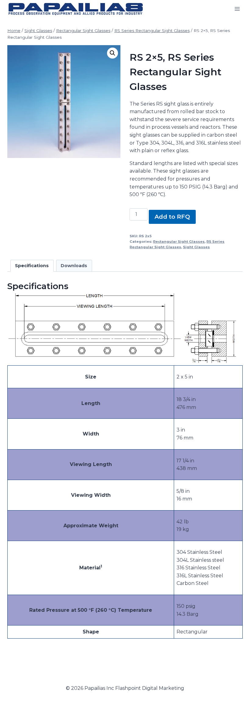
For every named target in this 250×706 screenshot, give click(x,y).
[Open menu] (237, 9)
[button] (112, 53)
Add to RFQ (172, 216)
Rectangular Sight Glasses (179, 241)
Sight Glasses (196, 247)
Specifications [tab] (32, 265)
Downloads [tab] (74, 265)
